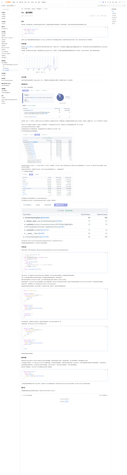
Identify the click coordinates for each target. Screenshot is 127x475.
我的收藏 (105, 15)
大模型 (13, 2)
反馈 (67, 401)
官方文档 (3, 5)
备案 (113, 2)
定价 (29, 2)
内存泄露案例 (38, 8)
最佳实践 (33, 8)
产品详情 (98, 15)
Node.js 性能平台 (10, 5)
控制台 (116, 2)
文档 (110, 2)
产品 (17, 2)
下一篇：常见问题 (102, 395)
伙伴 (36, 2)
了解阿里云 (43, 2)
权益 (25, 2)
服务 (39, 2)
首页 (22, 8)
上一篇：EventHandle (27, 395)
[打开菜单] (2, 2)
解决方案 (21, 2)
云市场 (32, 2)
